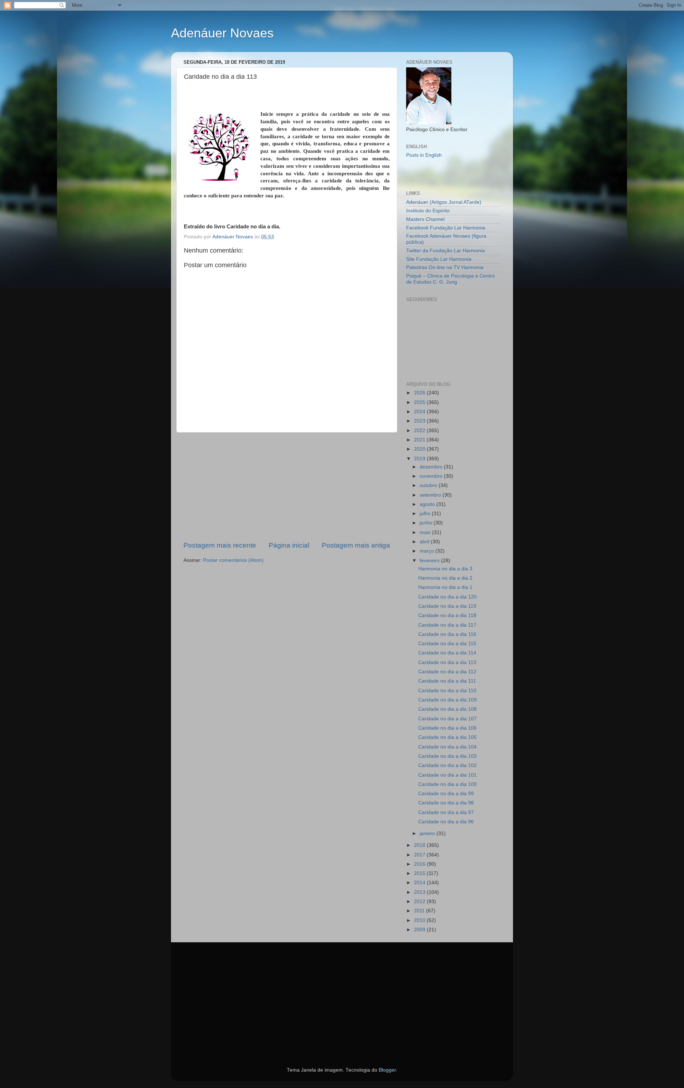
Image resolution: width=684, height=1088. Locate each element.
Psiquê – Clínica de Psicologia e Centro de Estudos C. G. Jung (450, 278)
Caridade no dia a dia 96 (446, 821)
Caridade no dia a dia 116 (447, 634)
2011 (420, 910)
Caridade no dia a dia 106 (447, 728)
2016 (420, 864)
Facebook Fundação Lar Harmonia (445, 227)
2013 (420, 892)
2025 (420, 402)
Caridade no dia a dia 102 (447, 765)
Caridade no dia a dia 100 (447, 784)
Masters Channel (425, 219)
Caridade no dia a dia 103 (447, 756)
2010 (420, 920)
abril (425, 541)
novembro (432, 476)
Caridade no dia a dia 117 (447, 625)
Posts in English (424, 155)
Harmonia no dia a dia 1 (445, 587)
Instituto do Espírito (428, 210)
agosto (428, 504)
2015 (420, 873)
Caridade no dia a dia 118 (447, 615)
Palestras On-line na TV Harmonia (444, 267)
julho (426, 513)
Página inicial (289, 545)
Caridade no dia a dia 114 (447, 653)
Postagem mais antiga (356, 545)
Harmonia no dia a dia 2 (445, 578)
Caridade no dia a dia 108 (447, 709)
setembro (431, 495)
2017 (420, 855)
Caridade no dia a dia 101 (447, 775)
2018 (420, 845)
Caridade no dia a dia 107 (447, 718)
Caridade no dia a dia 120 (447, 597)
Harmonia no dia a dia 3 (445, 568)
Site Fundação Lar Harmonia (438, 259)
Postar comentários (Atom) (233, 560)
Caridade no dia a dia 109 (447, 700)
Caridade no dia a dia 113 (447, 662)
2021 (420, 439)
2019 (420, 458)
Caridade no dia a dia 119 (447, 606)
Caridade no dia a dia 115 (447, 643)
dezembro (432, 467)
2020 (420, 449)
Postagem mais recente (219, 545)
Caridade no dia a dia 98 (446, 802)
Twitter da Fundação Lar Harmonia (445, 250)
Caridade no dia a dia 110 (447, 690)
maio (426, 532)
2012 (420, 901)
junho (427, 522)
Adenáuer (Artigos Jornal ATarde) (443, 202)
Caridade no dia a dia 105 (447, 737)
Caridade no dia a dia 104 (447, 747)
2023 (420, 421)
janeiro (428, 833)
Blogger (387, 1070)
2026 (420, 392)
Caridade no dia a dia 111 (447, 681)
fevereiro (430, 560)
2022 (420, 430)
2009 (420, 929)
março (427, 551)
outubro (429, 485)
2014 (420, 882)
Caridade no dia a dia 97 (446, 812)
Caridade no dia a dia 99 (446, 793)
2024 (420, 411)
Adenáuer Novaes (222, 33)
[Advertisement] (286, 486)
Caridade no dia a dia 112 (447, 671)
